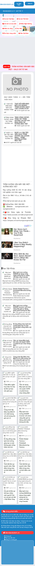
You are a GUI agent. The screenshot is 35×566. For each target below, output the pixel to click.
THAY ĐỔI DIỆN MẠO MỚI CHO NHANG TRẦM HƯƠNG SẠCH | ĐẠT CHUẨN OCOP (22, 106)
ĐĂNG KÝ (30, 3)
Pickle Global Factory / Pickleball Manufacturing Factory (22, 290)
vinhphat (21, 373)
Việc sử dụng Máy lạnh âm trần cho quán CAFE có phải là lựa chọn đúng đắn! (21, 342)
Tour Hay (19, 28)
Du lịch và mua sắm (10, 24)
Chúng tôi (8, 536)
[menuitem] (29, 3)
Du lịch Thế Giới (23, 19)
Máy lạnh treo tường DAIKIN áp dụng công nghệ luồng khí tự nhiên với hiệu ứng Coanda (21, 274)
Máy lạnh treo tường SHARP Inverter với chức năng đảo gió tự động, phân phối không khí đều (22, 307)
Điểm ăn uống (8, 28)
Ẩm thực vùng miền (10, 33)
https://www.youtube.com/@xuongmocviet (18, 214)
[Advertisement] (17, 164)
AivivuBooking (22, 427)
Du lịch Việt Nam (9, 19)
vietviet (6, 373)
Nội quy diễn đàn (10, 538)
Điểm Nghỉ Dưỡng (26, 24)
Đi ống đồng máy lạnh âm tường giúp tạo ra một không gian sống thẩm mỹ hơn (22, 326)
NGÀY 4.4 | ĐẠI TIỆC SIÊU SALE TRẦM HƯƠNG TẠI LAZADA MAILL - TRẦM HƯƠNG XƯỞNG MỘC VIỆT (22, 136)
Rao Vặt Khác (24, 33)
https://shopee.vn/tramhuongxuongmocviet (18, 220)
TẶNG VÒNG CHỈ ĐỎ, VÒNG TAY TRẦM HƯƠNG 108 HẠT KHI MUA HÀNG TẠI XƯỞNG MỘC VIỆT (22, 120)
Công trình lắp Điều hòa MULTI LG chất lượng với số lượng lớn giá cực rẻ (22, 358)
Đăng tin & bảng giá (11, 539)
